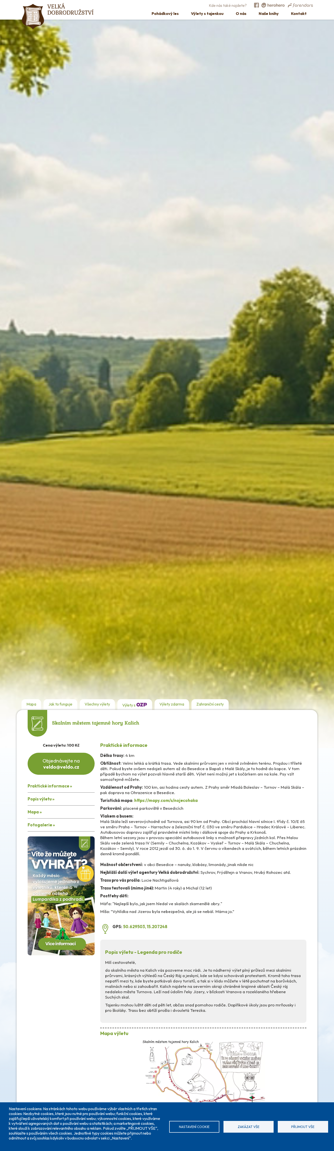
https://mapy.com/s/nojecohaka (166, 800)
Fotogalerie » (41, 824)
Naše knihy (269, 13)
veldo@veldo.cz (61, 767)
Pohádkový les (165, 13)
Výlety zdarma (171, 704)
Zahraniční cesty (210, 704)
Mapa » (35, 811)
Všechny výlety (97, 704)
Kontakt (299, 13)
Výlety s (129, 705)
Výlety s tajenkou (207, 13)
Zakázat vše (248, 1127)
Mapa (31, 704)
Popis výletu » (41, 798)
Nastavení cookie (194, 1127)
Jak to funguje (60, 704)
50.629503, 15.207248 (145, 926)
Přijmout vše (302, 1127)
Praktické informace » (50, 785)
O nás (241, 13)
